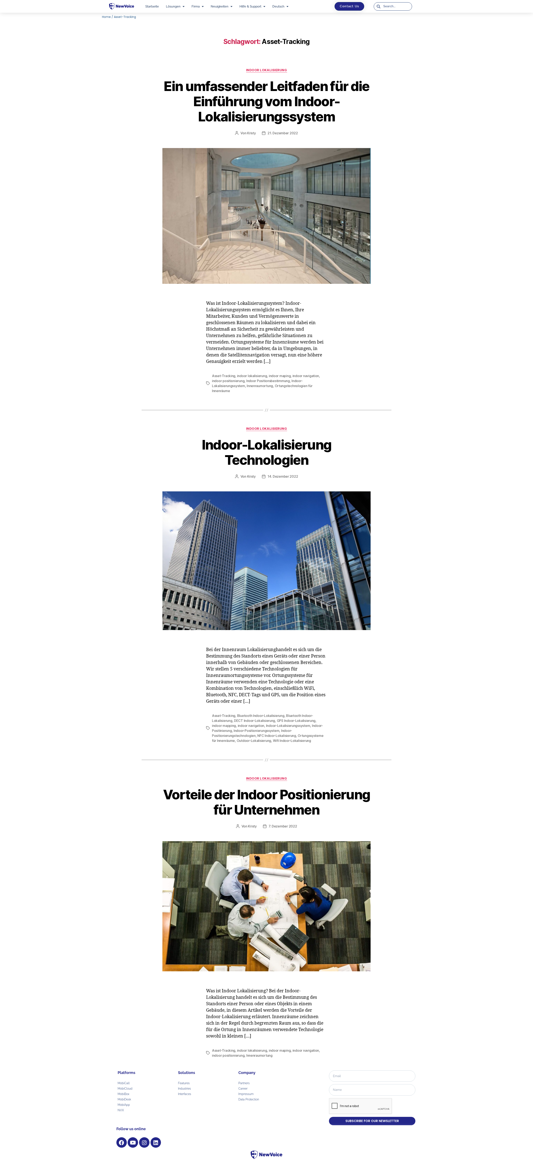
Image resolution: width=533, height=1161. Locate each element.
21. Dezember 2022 (283, 133)
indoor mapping (224, 726)
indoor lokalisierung (252, 376)
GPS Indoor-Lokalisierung (296, 721)
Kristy (251, 133)
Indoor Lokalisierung (266, 70)
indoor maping (280, 376)
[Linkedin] (156, 1142)
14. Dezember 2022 (283, 476)
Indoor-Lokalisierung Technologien (266, 452)
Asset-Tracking (223, 376)
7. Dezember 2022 (283, 826)
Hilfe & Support (250, 6)
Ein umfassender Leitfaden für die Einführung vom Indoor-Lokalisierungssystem (266, 101)
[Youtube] (133, 1142)
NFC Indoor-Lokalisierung (276, 736)
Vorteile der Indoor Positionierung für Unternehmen (266, 802)
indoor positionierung (228, 381)
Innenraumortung (260, 386)
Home (106, 17)
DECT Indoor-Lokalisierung (254, 721)
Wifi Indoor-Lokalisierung (292, 741)
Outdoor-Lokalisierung (254, 741)
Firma (196, 6)
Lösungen (173, 6)
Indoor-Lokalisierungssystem (288, 726)
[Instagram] (144, 1142)
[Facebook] (121, 1142)
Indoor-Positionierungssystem (256, 731)
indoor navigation (306, 376)
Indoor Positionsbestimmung (268, 381)
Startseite (152, 6)
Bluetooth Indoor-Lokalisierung (260, 716)
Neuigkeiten (219, 6)
